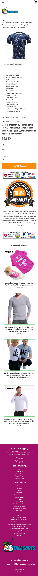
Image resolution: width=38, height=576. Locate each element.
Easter (19, 515)
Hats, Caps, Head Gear (19, 517)
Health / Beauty (19, 495)
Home (3, 20)
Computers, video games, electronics (19, 524)
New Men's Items (19, 506)
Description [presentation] (8, 64)
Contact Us (19, 471)
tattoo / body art (19, 531)
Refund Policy (19, 476)
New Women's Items (19, 508)
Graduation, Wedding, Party (19, 528)
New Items (19, 501)
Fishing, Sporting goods (19, 526)
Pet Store (19, 510)
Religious (19, 535)
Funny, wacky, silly (19, 533)
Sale (19, 490)
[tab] (8, 64)
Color (3, 142)
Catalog (19, 488)
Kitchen (19, 499)
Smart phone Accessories (19, 522)
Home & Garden (19, 497)
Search (19, 469)
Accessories (19, 492)
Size (3, 149)
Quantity (5, 156)
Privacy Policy (19, 474)
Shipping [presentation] (18, 64)
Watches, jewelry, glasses (19, 519)
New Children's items (19, 504)
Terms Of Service (19, 478)
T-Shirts (19, 513)
